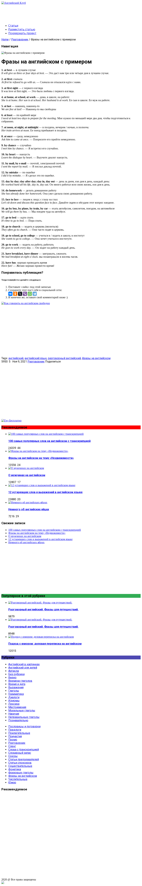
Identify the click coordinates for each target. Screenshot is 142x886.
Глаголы (13, 690)
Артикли (13, 671)
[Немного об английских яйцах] (27, 502)
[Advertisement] (64, 12)
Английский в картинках (24, 664)
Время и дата (16, 684)
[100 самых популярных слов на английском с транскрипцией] (46, 433)
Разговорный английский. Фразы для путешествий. (43, 609)
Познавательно (18, 720)
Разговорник (19, 39)
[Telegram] (35, 294)
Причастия (15, 736)
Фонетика (14, 769)
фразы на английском (96, 358)
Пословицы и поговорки (24, 726)
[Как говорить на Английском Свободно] (11, 420)
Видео (12, 677)
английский (15, 358)
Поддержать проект (22, 33)
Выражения (16, 687)
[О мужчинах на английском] (26, 468)
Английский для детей (22, 667)
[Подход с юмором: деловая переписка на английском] (41, 636)
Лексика (13, 704)
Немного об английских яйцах (28, 509)
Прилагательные (19, 733)
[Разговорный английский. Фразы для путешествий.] (40, 602)
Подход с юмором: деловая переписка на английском (45, 643)
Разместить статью (21, 29)
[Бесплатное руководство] (25, 303)
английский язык (36, 358)
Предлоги (14, 729)
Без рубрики (16, 674)
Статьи (13, 25)
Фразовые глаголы (20, 772)
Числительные (17, 779)
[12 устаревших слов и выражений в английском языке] (41, 485)
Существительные (20, 766)
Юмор (12, 782)
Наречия (13, 713)
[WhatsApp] (30, 294)
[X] (20, 294)
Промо (12, 739)
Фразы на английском (22, 776)
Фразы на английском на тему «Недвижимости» (41, 458)
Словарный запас (19, 752)
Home (5, 39)
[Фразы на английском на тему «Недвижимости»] (38, 451)
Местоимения (17, 707)
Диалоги (13, 697)
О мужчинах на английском (26, 475)
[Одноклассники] (15, 294)
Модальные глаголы (21, 710)
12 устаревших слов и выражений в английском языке (45, 492)
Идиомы (14, 700)
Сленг (12, 746)
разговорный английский (64, 358)
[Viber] (25, 294)
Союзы (13, 756)
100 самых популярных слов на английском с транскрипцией (49, 441)
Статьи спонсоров (20, 762)
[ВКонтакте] (10, 294)
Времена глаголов (20, 680)
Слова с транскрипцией (23, 749)
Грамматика (16, 694)
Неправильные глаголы (23, 717)
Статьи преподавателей (23, 759)
